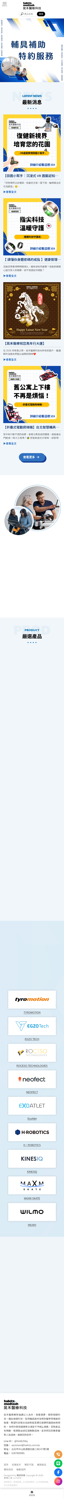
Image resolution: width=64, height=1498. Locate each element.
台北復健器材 (29, 1481)
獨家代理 (29, 1464)
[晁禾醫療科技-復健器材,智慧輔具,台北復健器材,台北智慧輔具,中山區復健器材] (32, 6)
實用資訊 (8, 1469)
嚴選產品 (41, 1464)
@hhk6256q (21, 1441)
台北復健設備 (42, 1481)
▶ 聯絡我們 (45, 603)
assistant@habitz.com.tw (25, 1445)
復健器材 (8, 1481)
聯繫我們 (21, 1469)
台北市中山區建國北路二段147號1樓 (30, 1449)
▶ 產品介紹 (32, 808)
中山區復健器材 (11, 1485)
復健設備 (17, 1481)
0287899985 (18, 1453)
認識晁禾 (16, 1464)
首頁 (6, 1464)
